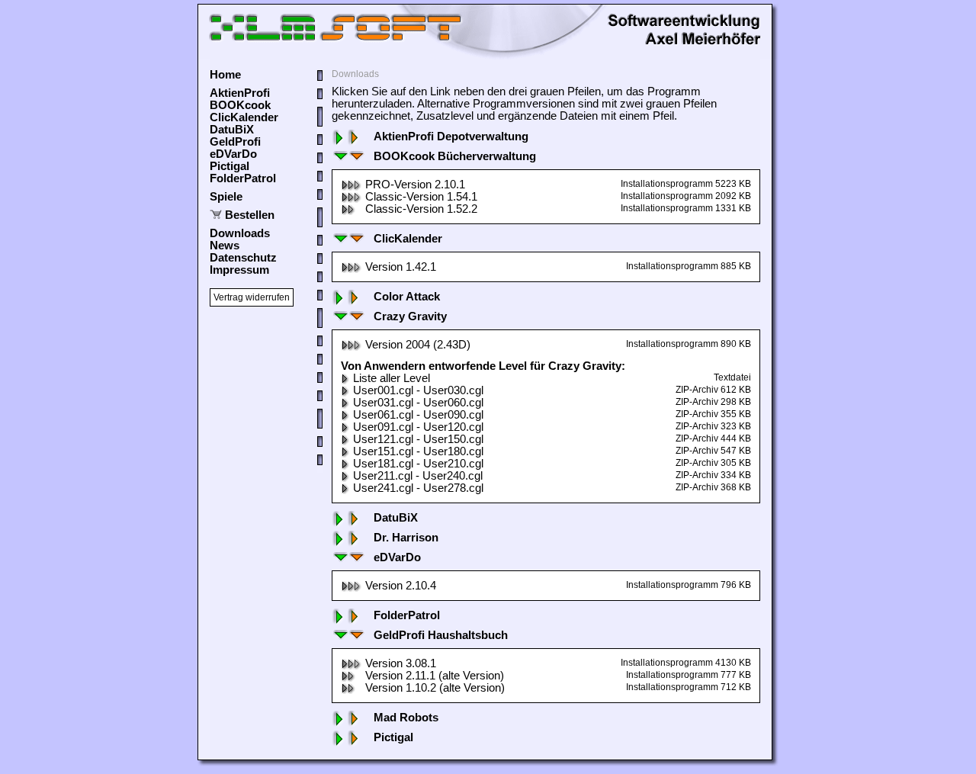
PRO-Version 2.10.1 (415, 184)
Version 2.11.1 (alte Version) (434, 676)
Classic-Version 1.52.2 (421, 209)
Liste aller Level (391, 378)
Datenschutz (243, 258)
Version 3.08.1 (400, 663)
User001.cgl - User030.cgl (418, 390)
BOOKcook (240, 105)
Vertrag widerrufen (252, 297)
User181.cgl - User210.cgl (418, 464)
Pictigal (229, 166)
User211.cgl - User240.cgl (418, 476)
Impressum (239, 270)
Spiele (226, 197)
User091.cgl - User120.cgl (418, 427)
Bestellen (249, 215)
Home (225, 75)
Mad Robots (406, 717)
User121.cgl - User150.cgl (418, 439)
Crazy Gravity (410, 316)
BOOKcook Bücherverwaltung (455, 156)
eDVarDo (233, 154)
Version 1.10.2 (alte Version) (435, 688)
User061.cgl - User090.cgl (418, 415)
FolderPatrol (243, 178)
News (224, 245)
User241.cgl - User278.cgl (418, 488)
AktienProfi (240, 93)
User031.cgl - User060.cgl (418, 403)
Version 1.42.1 (400, 267)
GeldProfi (235, 142)
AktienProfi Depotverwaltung (451, 136)
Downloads (240, 233)
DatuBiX (232, 130)
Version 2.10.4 (400, 586)
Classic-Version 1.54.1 (421, 197)
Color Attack (407, 297)
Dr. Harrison (406, 538)
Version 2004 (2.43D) (417, 345)
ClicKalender (244, 117)
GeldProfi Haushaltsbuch (441, 635)
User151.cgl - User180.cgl (418, 451)
